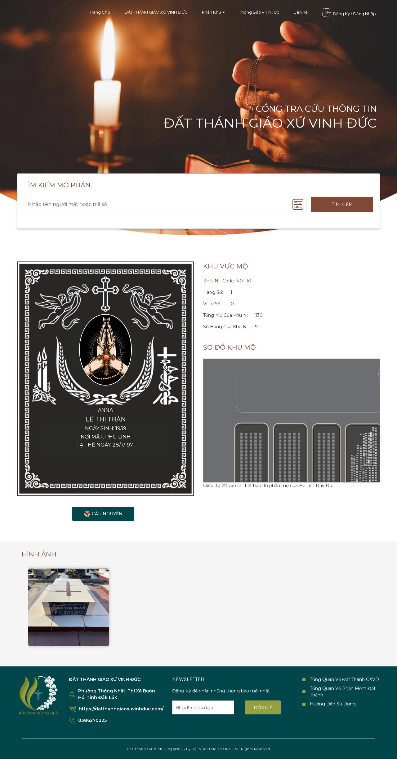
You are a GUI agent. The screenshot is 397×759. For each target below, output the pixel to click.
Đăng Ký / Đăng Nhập (354, 13)
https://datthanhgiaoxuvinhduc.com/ (121, 709)
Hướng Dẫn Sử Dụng (333, 704)
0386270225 (92, 720)
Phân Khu (211, 12)
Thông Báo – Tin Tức (259, 12)
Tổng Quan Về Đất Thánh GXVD (344, 679)
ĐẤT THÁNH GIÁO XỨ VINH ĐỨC (156, 12)
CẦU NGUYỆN (107, 514)
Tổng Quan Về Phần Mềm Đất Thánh (343, 692)
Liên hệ (300, 12)
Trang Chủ (100, 12)
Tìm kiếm (342, 204)
